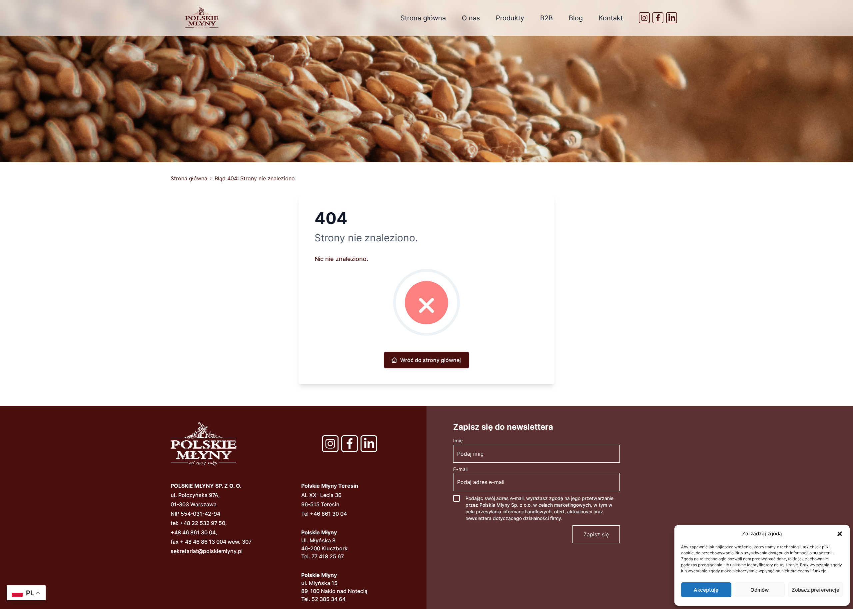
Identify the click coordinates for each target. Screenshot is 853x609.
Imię (457, 440)
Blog (576, 18)
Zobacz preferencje (815, 590)
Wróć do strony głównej (430, 360)
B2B (546, 18)
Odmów (759, 590)
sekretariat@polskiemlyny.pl (207, 551)
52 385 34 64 (329, 599)
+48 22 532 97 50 (202, 523)
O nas (471, 18)
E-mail (460, 469)
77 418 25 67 (328, 556)
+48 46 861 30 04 (193, 532)
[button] (839, 533)
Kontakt (611, 18)
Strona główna (423, 18)
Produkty (510, 18)
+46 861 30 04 (328, 513)
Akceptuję (706, 590)
